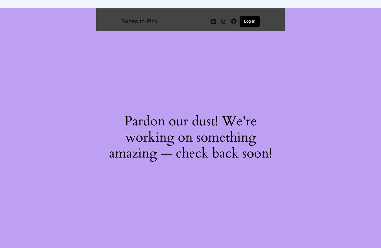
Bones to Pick (139, 21)
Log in (249, 21)
